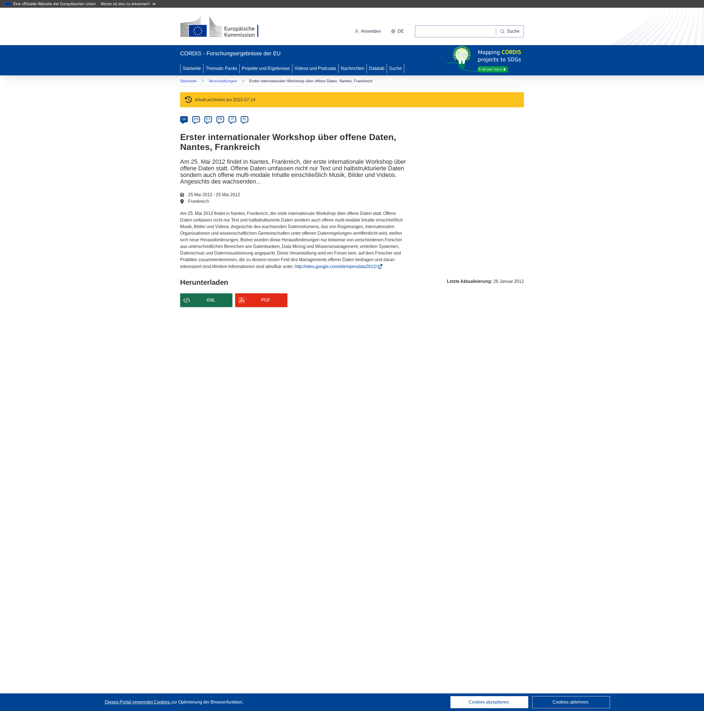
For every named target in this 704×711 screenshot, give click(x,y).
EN (196, 119)
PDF (265, 300)
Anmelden (371, 31)
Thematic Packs (221, 68)
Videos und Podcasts (315, 68)
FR (220, 119)
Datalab (376, 68)
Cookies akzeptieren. (489, 702)
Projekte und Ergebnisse (266, 68)
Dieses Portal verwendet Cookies (138, 702)
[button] (397, 31)
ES (208, 119)
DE (184, 119)
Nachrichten (352, 68)
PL (245, 119)
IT (232, 119)
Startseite (192, 68)
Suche (395, 68)
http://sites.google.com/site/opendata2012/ (337, 266)
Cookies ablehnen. (570, 702)
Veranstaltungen (223, 81)
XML (210, 300)
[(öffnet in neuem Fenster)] (224, 28)
